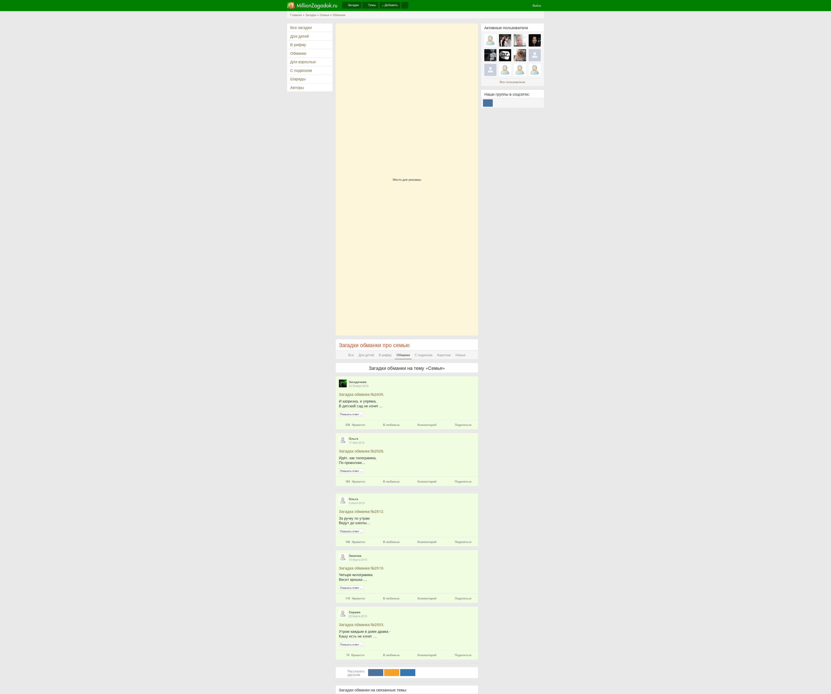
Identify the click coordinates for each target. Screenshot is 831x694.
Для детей (366, 355)
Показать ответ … (351, 414)
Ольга (353, 438)
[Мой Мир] (407, 672)
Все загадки (301, 27)
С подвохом (423, 355)
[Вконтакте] (375, 672)
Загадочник (357, 382)
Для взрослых (303, 61)
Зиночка (355, 555)
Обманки (403, 355)
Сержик (354, 612)
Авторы (297, 87)
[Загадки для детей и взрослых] (312, 5)
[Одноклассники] (391, 672)
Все (351, 355)
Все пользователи (512, 82)
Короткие (444, 355)
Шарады (298, 78)
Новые (460, 355)
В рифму (385, 355)
